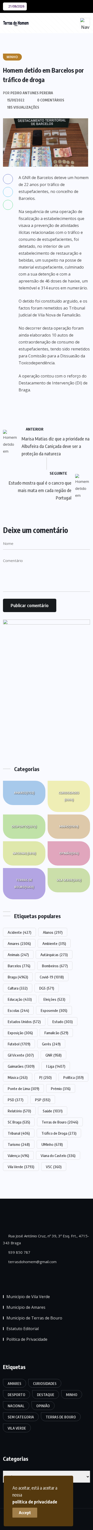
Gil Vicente (21, 1055)
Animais (18, 954)
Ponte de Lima (23, 1088)
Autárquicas (54, 954)
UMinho (52, 1144)
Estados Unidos (24, 1021)
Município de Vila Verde (28, 1296)
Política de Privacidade (26, 1339)
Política (73, 1077)
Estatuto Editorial (22, 1328)
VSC (54, 1166)
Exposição (20, 1032)
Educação (20, 999)
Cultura (18, 988)
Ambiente (54, 943)
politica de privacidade (34, 1501)
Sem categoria (21, 1417)
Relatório (19, 1111)
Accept (25, 1512)
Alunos (52, 932)
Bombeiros (55, 966)
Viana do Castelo (58, 1155)
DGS (46, 988)
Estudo (62, 1021)
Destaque (45, 1395)
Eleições (54, 999)
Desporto (24, 826)
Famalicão (56, 1032)
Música (18, 1077)
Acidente (19, 932)
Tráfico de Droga (58, 1133)
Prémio (60, 1088)
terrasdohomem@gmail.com (32, 1261)
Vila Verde (69, 880)
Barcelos (19, 966)
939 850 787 (18, 1252)
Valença (18, 1155)
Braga (18, 977)
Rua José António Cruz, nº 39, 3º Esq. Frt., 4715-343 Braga (46, 1239)
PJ (45, 1077)
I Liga (55, 1066)
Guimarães (21, 1066)
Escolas (18, 1010)
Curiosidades (69, 796)
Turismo (19, 1144)
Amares (24, 793)
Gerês (51, 1044)
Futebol (19, 1044)
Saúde (52, 1111)
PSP (42, 1099)
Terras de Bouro (24, 883)
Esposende (54, 1010)
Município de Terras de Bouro (34, 1318)
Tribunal (19, 1133)
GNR (53, 1055)
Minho (68, 826)
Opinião (69, 853)
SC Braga (19, 1122)
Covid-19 (52, 977)
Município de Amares (25, 1307)
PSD (15, 1099)
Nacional (24, 853)
